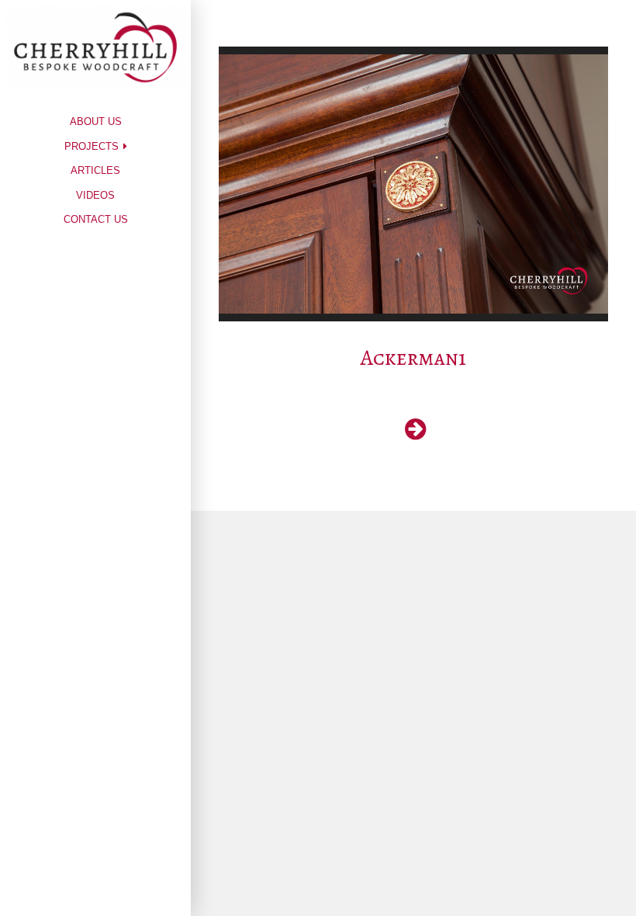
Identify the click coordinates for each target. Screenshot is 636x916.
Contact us (96, 219)
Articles (95, 170)
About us (96, 121)
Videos (95, 195)
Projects (91, 146)
